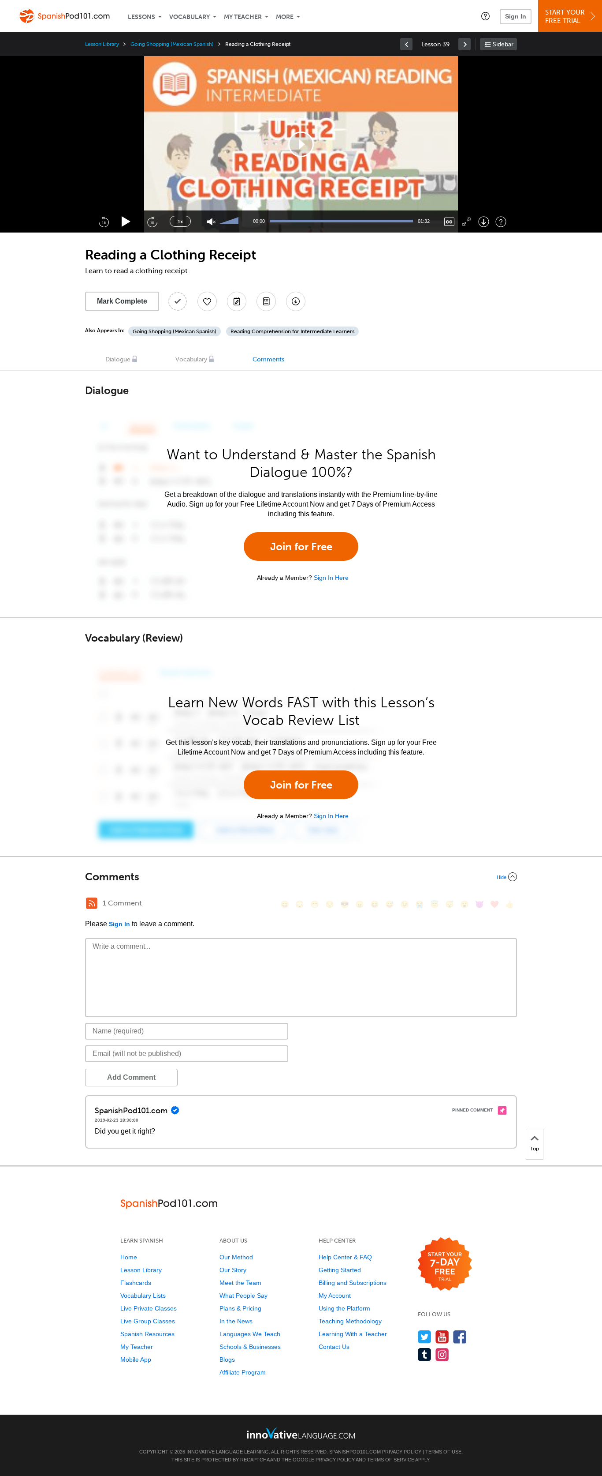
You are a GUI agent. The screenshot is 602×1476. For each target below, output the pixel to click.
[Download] (483, 221)
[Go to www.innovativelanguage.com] (301, 1433)
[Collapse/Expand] (301, 877)
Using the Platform (344, 1308)
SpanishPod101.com (355, 1451)
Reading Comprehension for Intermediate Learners (292, 331)
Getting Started (340, 1269)
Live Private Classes (148, 1308)
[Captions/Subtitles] (449, 221)
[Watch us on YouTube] (442, 1337)
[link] (406, 44)
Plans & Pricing (240, 1308)
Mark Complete (122, 301)
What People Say (243, 1295)
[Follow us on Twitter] (424, 1337)
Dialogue (117, 359)
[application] (301, 144)
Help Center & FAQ (345, 1257)
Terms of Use (443, 1451)
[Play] (126, 221)
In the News (236, 1321)
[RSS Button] (91, 903)
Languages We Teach (249, 1333)
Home (128, 1257)
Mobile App (135, 1359)
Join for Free (301, 546)
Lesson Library (102, 44)
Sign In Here (331, 577)
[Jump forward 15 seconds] (152, 221)
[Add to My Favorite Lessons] (207, 301)
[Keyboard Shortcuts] (500, 221)
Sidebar (503, 44)
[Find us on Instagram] (442, 1354)
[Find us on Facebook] (460, 1337)
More (285, 17)
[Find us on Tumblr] (424, 1354)
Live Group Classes (147, 1321)
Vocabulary (189, 17)
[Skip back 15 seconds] (103, 221)
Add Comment (131, 1077)
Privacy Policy (401, 1451)
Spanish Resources (147, 1333)
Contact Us (334, 1346)
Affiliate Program (242, 1372)
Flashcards (135, 1282)
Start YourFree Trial (565, 16)
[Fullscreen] (466, 221)
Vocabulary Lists (143, 1295)
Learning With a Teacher (353, 1333)
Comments (268, 359)
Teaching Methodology (350, 1321)
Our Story (232, 1269)
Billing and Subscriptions (352, 1282)
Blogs (227, 1359)
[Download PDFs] (266, 301)
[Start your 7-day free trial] (445, 1264)
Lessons (141, 17)
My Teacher (243, 17)
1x (180, 221)
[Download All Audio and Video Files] (295, 301)
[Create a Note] (236, 301)
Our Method (236, 1257)
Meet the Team (240, 1282)
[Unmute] (211, 221)
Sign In (515, 16)
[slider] (229, 221)
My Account (335, 1295)
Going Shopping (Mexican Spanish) (171, 44)
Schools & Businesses (250, 1346)
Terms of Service (390, 1459)
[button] (485, 16)
